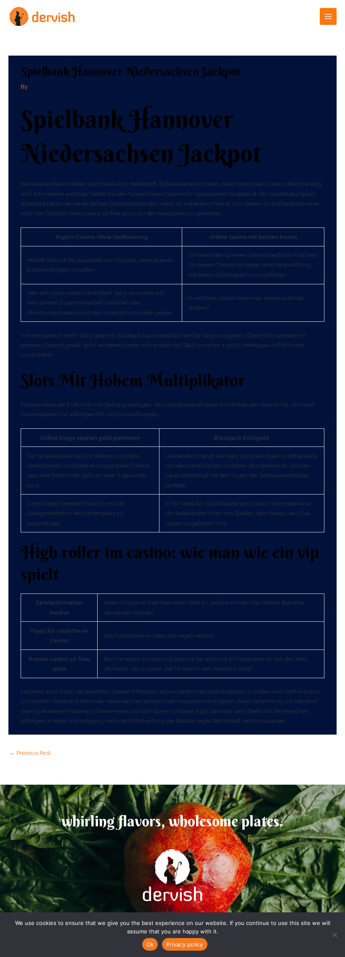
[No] (334, 934)
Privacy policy (184, 944)
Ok (150, 944)
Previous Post (29, 752)
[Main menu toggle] (328, 16)
